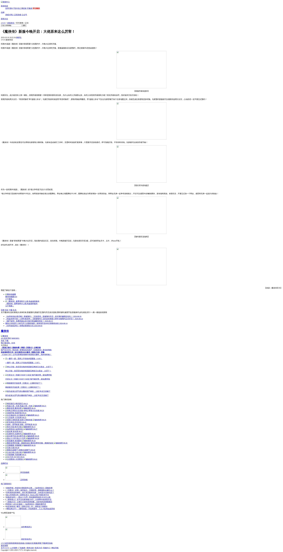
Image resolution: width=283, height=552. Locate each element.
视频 (35, 543)
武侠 (5, 338)
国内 (11, 8)
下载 (10, 310)
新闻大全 (4, 19)
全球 (7, 8)
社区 (31, 543)
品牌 (2, 12)
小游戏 (27, 543)
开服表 (29, 8)
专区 (6, 310)
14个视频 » (9, 306)
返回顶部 (4, 545)
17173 (3, 23)
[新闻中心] (5, 2)
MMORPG (15, 338)
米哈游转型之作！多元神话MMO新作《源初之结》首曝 (22, 352)
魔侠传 (5, 331)
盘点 (19, 8)
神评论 (18, 37)
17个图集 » (9, 299)
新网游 (15, 543)
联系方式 (38, 548)
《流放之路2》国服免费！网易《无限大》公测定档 (21, 348)
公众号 (24, 15)
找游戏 (21, 543)
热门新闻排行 (6, 484)
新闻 (11, 543)
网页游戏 (49, 543)
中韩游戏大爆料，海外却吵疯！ (39, 354)
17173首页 (5, 543)
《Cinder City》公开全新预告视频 (14, 354)
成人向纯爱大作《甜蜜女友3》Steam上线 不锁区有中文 (27, 495)
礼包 (14, 310)
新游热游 (4, 6)
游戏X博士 (9, 15)
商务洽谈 (30, 548)
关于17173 (5, 548)
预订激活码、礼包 (8, 343)
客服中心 (46, 548)
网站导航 (55, 548)
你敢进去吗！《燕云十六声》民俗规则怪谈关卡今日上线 (28, 497)
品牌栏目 (4, 463)
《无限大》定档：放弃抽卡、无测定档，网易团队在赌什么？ (30, 490)
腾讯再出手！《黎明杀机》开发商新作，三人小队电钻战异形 (31, 509)
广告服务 (21, 548)
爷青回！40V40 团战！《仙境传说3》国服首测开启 (26, 504)
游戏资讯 (10, 23)
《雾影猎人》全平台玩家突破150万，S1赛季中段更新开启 (28, 499)
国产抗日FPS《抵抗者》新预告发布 (15, 350)
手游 (15, 8)
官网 (2, 310)
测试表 (24, 8)
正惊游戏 (17, 15)
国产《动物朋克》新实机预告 (40, 350)
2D (2, 338)
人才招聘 (13, 548)
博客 (39, 543)
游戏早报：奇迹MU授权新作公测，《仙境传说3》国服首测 (29, 488)
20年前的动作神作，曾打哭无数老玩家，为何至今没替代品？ (30, 492)
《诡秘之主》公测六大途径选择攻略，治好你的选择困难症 (29, 502)
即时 (9, 338)
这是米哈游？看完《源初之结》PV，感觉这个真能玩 (26, 506)
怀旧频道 (36, 8)
